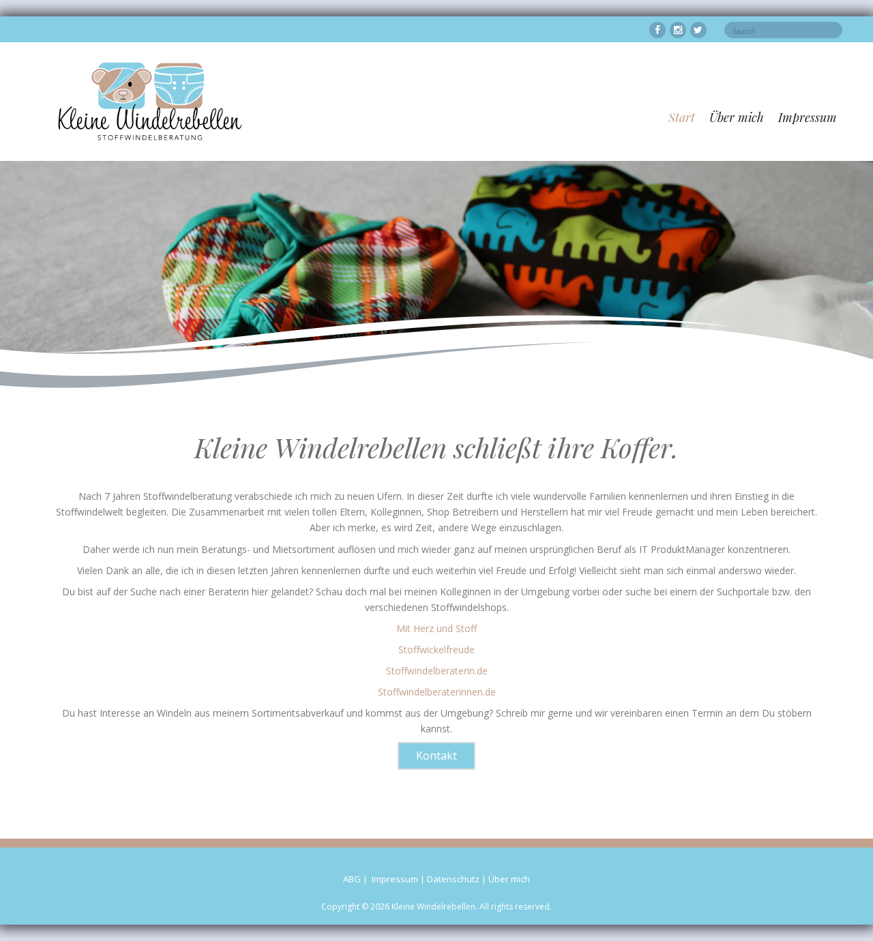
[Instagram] (678, 30)
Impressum (807, 117)
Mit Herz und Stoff (436, 628)
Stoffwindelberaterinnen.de (437, 691)
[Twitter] (698, 30)
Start (681, 117)
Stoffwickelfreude (436, 649)
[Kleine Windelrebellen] (657, 30)
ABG (352, 879)
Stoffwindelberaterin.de (437, 670)
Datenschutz (453, 879)
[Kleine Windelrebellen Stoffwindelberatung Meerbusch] (150, 100)
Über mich (736, 117)
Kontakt (436, 755)
